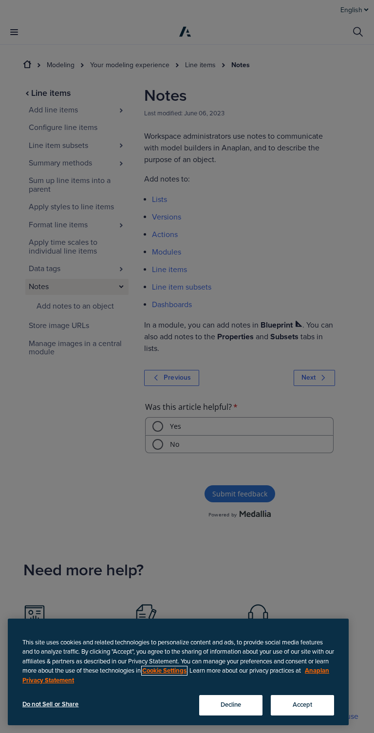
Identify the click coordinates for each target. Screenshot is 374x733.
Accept (303, 705)
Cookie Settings (164, 671)
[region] (178, 672)
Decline (231, 705)
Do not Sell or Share (50, 704)
